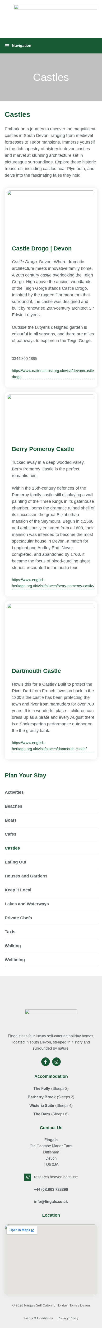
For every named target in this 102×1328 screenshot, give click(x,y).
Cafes (10, 834)
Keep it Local (18, 890)
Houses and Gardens (26, 876)
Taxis (10, 931)
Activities (14, 792)
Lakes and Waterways (27, 904)
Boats (11, 820)
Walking (13, 945)
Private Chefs (18, 918)
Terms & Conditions (38, 1318)
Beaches (13, 806)
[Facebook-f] (45, 1061)
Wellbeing (15, 959)
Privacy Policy (68, 1318)
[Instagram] (56, 1061)
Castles (12, 848)
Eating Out (15, 862)
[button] (18, 45)
